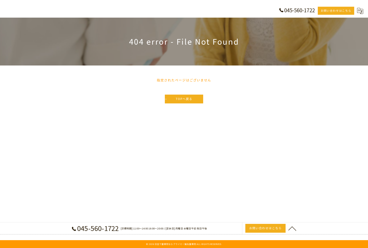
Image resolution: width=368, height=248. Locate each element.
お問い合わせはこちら (336, 10)
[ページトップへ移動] (292, 228)
